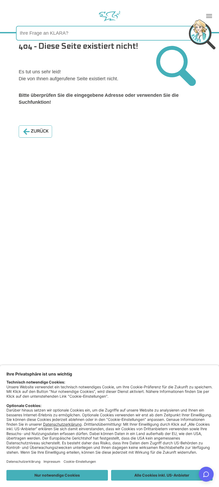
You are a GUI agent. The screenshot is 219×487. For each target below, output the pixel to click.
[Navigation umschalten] (209, 16)
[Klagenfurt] (109, 16)
